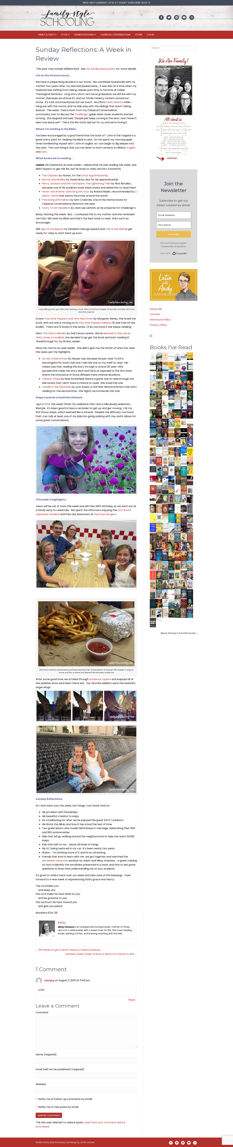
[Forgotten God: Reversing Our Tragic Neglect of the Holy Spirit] (159, 499)
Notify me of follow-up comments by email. (65, 1099)
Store (138, 34)
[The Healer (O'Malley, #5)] (171, 547)
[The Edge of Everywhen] (190, 556)
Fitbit (47, 404)
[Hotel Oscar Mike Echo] (171, 414)
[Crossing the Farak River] (159, 575)
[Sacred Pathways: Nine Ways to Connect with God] (178, 471)
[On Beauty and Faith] (171, 470)
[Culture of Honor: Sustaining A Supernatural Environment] (165, 423)
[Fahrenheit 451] (159, 603)
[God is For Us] (153, 357)
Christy (49, 980)
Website (41, 1084)
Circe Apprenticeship (94, 175)
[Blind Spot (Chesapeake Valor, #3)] (184, 385)
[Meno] (159, 622)
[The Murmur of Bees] (159, 527)
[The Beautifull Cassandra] (184, 432)
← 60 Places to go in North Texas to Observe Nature (68, 950)
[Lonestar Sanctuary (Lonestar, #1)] (184, 556)
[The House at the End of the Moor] (178, 594)
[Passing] (159, 546)
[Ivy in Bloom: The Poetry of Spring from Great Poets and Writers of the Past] (165, 603)
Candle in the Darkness (56, 387)
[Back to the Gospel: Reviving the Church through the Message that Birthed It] (171, 404)
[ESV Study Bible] (178, 508)
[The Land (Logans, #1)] (165, 537)
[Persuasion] (190, 433)
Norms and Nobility (53, 179)
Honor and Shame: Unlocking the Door (65, 191)
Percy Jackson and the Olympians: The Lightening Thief (76, 183)
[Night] (153, 366)
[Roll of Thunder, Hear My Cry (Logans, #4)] (184, 528)
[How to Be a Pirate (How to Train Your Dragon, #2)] (178, 537)
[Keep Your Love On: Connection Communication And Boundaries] (190, 414)
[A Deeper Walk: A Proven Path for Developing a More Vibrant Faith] (159, 395)
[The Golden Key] (190, 490)
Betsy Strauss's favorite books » (179, 633)
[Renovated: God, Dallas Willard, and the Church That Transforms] (190, 395)
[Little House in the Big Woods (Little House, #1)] (159, 565)
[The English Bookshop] (171, 461)
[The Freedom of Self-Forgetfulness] (184, 613)
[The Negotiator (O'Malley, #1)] (153, 556)
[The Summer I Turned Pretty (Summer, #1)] (165, 414)
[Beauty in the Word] (190, 518)
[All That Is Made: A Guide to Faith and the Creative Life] (184, 460)
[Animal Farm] (171, 594)
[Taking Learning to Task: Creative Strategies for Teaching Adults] (178, 518)
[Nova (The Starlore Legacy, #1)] (153, 423)
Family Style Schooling (54, 1142)
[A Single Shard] (153, 414)
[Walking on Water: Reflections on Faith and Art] (184, 451)
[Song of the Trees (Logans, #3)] (153, 537)
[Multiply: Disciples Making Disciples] (178, 489)
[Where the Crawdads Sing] (190, 461)
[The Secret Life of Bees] (184, 442)
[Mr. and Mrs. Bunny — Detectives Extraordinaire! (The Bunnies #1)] (171, 422)
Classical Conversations (115, 34)
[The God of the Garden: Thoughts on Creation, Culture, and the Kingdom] (184, 480)
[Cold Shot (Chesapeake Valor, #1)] (153, 395)
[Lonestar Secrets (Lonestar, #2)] (178, 556)
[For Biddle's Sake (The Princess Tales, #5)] (171, 576)
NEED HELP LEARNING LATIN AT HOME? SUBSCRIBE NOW (115, 2)
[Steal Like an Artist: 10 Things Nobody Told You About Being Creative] (153, 469)
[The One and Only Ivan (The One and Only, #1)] (190, 603)
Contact (155, 314)
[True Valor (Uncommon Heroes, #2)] (165, 385)
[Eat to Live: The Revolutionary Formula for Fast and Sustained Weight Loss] (165, 461)
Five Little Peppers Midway (95, 323)
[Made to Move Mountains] (171, 603)
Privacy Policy (158, 325)
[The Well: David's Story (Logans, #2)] (159, 537)
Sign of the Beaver (52, 229)
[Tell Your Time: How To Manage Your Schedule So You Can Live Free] (184, 470)
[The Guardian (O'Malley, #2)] (190, 547)
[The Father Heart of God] (159, 423)
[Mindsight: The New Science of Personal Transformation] (171, 357)
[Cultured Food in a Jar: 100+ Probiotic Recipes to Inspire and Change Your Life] (153, 460)
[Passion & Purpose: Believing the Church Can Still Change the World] (184, 376)
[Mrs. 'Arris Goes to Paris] (178, 452)
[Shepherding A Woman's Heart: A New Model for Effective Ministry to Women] (153, 489)
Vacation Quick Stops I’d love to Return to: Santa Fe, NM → (101, 954)
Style (64, 34)
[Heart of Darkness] (153, 603)
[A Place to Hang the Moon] (159, 385)
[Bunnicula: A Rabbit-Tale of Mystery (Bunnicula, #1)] (165, 433)
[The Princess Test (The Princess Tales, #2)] (153, 595)
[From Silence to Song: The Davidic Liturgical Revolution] (171, 376)
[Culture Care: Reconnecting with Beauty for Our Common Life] (190, 508)
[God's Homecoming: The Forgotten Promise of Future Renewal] (159, 357)
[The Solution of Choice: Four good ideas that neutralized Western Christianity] (184, 395)
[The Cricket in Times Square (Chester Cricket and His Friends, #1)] (159, 367)
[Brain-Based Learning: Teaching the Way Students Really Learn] (184, 366)
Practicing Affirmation (55, 200)
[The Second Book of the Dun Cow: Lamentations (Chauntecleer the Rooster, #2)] (171, 480)
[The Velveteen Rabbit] (178, 423)
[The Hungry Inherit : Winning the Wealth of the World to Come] (178, 433)
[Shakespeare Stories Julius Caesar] (184, 499)
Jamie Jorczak (87, 1142)
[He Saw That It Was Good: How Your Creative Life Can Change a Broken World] (159, 470)
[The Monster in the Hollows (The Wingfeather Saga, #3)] (178, 613)
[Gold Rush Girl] (178, 584)
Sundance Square (100, 679)
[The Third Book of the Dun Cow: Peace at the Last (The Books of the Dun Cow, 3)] (165, 480)
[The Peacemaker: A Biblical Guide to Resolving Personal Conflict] (165, 527)
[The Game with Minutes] (159, 414)
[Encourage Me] (159, 433)
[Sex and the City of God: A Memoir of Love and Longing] (190, 423)
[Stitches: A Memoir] (178, 441)
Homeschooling (84, 34)
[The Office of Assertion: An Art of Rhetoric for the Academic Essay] (184, 518)
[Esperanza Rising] (178, 527)
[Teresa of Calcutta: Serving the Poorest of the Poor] (184, 575)
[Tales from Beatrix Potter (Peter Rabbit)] (184, 423)
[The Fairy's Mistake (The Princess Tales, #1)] (190, 585)
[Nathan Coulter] (178, 480)
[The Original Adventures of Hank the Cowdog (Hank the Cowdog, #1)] (159, 404)
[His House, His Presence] (178, 404)
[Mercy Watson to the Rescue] (184, 565)
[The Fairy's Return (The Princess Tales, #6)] (178, 566)
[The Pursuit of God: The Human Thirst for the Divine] (190, 613)
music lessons (114, 102)
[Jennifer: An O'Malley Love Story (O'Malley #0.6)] (184, 537)
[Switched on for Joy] (178, 376)
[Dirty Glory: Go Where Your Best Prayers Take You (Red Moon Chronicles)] (184, 414)
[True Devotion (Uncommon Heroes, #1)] (171, 385)
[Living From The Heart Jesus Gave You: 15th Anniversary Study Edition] (184, 404)
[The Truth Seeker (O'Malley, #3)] (184, 547)
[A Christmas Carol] (184, 509)
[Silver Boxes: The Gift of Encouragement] (190, 442)
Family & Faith (46, 34)
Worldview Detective (55, 860)
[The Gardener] (153, 441)
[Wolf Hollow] (190, 404)
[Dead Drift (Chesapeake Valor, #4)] (178, 385)
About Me (156, 309)
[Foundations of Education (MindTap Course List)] (159, 375)
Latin (44, 152)
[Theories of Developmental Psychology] (178, 357)
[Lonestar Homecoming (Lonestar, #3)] (171, 556)
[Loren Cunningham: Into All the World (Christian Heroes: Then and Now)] (184, 489)
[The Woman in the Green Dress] (165, 575)
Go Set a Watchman (54, 358)
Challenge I (82, 114)
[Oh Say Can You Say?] (190, 470)
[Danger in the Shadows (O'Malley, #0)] (153, 547)
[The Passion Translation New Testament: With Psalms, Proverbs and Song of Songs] (190, 376)
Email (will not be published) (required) (60, 1069)
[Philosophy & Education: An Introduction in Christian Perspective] (190, 366)
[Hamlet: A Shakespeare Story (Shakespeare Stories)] (171, 499)
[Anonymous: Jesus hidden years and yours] (178, 413)
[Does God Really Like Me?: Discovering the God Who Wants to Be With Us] (171, 395)
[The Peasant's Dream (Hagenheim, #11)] (165, 584)
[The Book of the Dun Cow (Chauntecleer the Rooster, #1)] (171, 489)
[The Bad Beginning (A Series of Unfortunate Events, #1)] (153, 613)
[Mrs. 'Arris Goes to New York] (171, 451)
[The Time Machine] (165, 442)
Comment (42, 1012)
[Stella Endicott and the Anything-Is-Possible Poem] (165, 565)
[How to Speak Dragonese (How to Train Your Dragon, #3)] (171, 537)
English (131, 147)
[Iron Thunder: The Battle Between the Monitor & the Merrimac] (153, 451)
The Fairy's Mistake (54, 333)
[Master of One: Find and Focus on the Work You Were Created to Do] (165, 451)
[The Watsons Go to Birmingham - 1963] (190, 528)
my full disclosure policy (101, 69)
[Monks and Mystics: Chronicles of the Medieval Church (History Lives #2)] (159, 594)
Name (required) (46, 1054)
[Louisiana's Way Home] (159, 508)
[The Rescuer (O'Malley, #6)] (165, 547)
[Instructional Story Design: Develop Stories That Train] (178, 366)
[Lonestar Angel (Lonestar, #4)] (165, 556)
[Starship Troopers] (190, 499)
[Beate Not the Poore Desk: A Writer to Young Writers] (190, 480)
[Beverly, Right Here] (153, 508)
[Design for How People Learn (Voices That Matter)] (171, 366)
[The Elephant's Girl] (171, 584)
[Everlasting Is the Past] (165, 489)
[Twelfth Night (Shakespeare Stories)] (178, 499)
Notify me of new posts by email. (58, 1107)
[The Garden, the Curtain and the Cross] (153, 403)
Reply (131, 1000)
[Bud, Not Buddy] (159, 613)
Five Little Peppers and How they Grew (69, 318)
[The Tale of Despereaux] (165, 613)
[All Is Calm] (159, 556)
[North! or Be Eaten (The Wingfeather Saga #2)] (171, 565)
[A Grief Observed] (165, 366)
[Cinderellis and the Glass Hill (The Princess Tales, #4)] (178, 575)
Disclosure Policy (160, 319)
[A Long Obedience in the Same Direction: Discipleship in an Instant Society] (153, 499)
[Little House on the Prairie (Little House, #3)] (153, 565)
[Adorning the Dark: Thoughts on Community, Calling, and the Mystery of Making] (190, 594)
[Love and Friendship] (171, 433)
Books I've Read (171, 347)
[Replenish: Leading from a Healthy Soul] (153, 376)
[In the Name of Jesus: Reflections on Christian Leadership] (165, 518)
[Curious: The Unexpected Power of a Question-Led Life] (153, 518)
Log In (150, 34)
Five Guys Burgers (105, 514)
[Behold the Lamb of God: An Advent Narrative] (171, 508)
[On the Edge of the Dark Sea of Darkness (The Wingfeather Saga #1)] (184, 584)
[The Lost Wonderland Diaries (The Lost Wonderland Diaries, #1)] (184, 594)
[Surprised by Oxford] (153, 433)
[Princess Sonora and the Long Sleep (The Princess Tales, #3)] (153, 585)
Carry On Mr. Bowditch (56, 208)
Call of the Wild (114, 229)
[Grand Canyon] (171, 441)
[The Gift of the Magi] (165, 509)
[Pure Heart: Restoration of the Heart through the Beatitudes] (159, 452)
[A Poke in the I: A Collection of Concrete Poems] (153, 478)
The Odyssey (50, 175)
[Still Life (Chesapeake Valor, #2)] (190, 385)
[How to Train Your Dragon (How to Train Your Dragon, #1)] (190, 537)
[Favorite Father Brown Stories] (165, 471)
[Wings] (159, 442)
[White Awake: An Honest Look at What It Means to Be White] (171, 527)
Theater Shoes (51, 379)
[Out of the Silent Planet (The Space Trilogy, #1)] (171, 613)
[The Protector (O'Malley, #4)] (178, 547)
